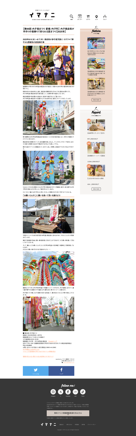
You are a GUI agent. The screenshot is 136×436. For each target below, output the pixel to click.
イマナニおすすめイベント (68, 362)
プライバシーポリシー (92, 424)
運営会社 (61, 424)
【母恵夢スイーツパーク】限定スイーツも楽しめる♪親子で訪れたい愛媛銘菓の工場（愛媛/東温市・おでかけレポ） (96, 156)
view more (96, 100)
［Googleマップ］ (52, 341)
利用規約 (77, 424)
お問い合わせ (69, 424)
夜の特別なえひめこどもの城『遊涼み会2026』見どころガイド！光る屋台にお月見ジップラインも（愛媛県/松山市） (96, 51)
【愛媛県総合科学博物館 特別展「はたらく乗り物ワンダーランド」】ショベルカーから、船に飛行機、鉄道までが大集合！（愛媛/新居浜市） (96, 71)
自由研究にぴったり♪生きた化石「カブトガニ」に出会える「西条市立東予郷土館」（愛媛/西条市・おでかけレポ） (96, 133)
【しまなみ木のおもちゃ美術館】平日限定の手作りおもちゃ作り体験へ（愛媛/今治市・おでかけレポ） (96, 178)
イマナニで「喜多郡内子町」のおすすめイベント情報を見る (39, 351)
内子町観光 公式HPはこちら (31, 349)
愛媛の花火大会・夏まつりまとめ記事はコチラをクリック (38, 356)
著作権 (83, 424)
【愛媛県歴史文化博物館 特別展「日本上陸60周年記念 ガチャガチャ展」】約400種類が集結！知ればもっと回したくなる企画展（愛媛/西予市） (96, 92)
